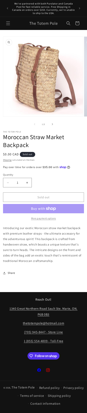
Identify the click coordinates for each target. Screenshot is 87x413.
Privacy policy (73, 388)
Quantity (8, 174)
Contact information (45, 403)
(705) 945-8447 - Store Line (43, 332)
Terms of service (32, 396)
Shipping (7, 160)
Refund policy (49, 388)
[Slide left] (34, 124)
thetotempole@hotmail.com (43, 323)
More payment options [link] (43, 218)
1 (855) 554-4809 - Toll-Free (43, 341)
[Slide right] (52, 124)
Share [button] (11, 273)
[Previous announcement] (7, 8)
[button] (8, 23)
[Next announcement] (79, 8)
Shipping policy (59, 396)
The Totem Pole (23, 387)
